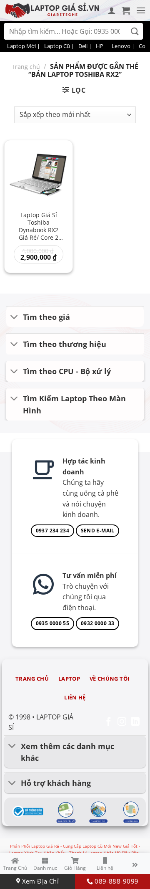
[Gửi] (135, 31)
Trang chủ (26, 67)
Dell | (85, 46)
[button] (126, 10)
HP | (102, 46)
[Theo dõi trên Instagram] (122, 722)
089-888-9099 (115, 881)
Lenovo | (123, 46)
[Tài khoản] (112, 10)
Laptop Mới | (23, 46)
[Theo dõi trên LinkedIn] (135, 722)
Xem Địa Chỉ (39, 881)
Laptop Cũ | (59, 46)
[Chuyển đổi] (14, 318)
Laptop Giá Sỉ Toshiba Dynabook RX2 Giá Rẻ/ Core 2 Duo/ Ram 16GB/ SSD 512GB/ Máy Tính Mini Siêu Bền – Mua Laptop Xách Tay (39, 227)
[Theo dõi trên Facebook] (108, 722)
